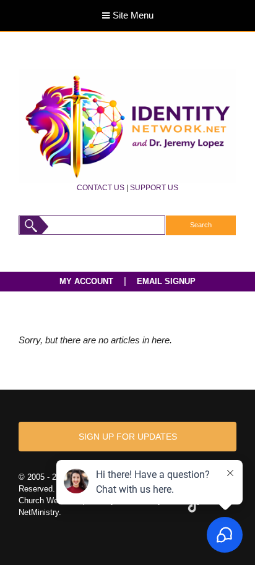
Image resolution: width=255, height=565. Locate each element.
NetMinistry (39, 512)
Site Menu (131, 15)
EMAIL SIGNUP (166, 281)
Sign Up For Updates (128, 437)
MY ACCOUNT (86, 281)
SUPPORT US (154, 187)
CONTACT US (100, 187)
